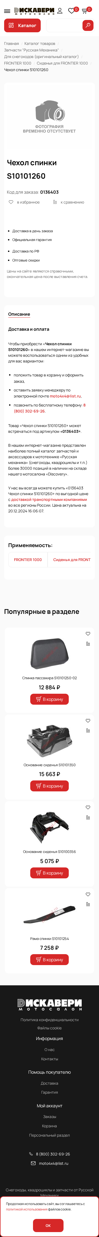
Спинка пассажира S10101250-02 (49, 677)
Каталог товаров (39, 43)
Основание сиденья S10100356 (49, 851)
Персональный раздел (49, 1135)
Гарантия (49, 1092)
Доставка (49, 1083)
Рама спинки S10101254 (49, 938)
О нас (50, 1049)
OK (48, 1225)
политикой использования (27, 1209)
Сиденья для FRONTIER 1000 (62, 63)
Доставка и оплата (28, 329)
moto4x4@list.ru (65, 396)
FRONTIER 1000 (17, 63)
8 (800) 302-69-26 (53, 1154)
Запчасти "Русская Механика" (31, 50)
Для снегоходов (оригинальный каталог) (41, 56)
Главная (11, 43)
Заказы (49, 1116)
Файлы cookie (49, 1027)
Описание (19, 314)
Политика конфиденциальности (50, 1019)
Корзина (49, 1125)
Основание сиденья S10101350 (50, 764)
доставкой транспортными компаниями (49, 499)
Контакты (49, 1058)
